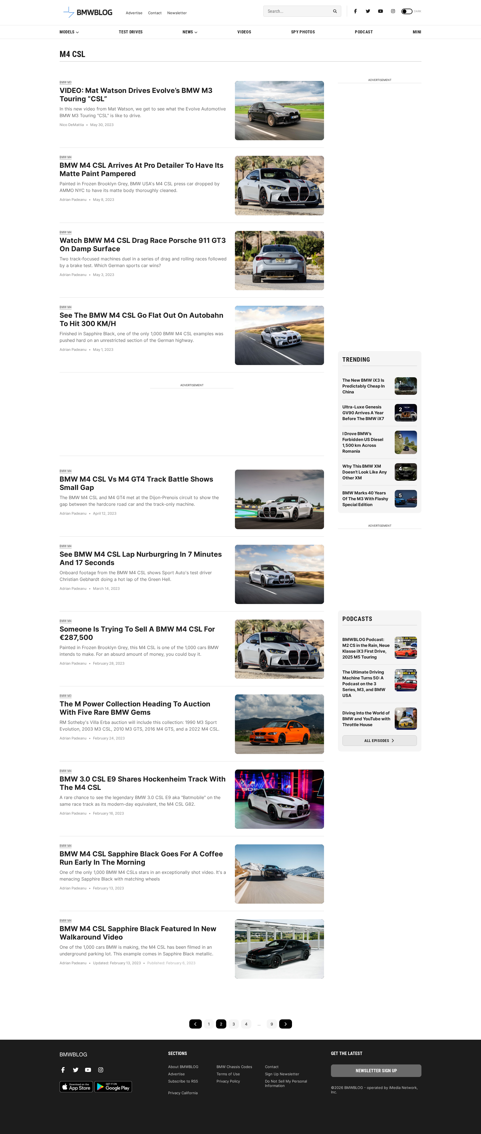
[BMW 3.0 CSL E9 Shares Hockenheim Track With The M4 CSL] (279, 799)
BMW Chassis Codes (234, 1066)
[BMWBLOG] (105, 1054)
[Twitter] (368, 11)
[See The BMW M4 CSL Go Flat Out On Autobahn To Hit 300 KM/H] (279, 335)
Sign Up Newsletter (282, 1074)
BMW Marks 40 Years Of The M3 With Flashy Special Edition (365, 498)
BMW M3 (66, 82)
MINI (417, 31)
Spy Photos (303, 31)
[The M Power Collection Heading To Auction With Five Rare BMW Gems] (279, 724)
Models (67, 31)
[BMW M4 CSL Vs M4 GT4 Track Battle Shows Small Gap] (279, 499)
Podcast (364, 31)
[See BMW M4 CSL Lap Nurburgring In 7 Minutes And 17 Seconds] (279, 574)
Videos (244, 31)
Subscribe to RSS (183, 1081)
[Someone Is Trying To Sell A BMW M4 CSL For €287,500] (279, 649)
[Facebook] (355, 11)
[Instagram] (393, 11)
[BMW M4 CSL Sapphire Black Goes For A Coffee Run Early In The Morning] (279, 874)
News (188, 31)
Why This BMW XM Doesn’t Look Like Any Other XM (364, 472)
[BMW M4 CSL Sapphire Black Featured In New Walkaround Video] (279, 948)
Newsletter (177, 13)
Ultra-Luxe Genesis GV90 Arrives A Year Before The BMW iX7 (363, 412)
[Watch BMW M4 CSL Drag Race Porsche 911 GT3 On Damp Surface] (279, 260)
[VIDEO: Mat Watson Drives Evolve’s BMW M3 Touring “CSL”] (279, 110)
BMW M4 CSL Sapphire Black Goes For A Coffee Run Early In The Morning (141, 858)
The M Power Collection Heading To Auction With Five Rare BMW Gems (135, 708)
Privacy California (183, 1093)
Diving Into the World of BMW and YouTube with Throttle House (366, 718)
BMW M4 (66, 157)
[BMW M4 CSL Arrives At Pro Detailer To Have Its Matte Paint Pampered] (279, 185)
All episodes (377, 740)
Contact (155, 13)
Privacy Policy (228, 1081)
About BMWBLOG (183, 1066)
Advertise (134, 13)
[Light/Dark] (407, 11)
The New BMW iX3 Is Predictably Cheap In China (363, 386)
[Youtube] (380, 11)
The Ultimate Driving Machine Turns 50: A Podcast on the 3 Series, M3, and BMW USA (364, 683)
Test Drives (131, 31)
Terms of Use (228, 1074)
